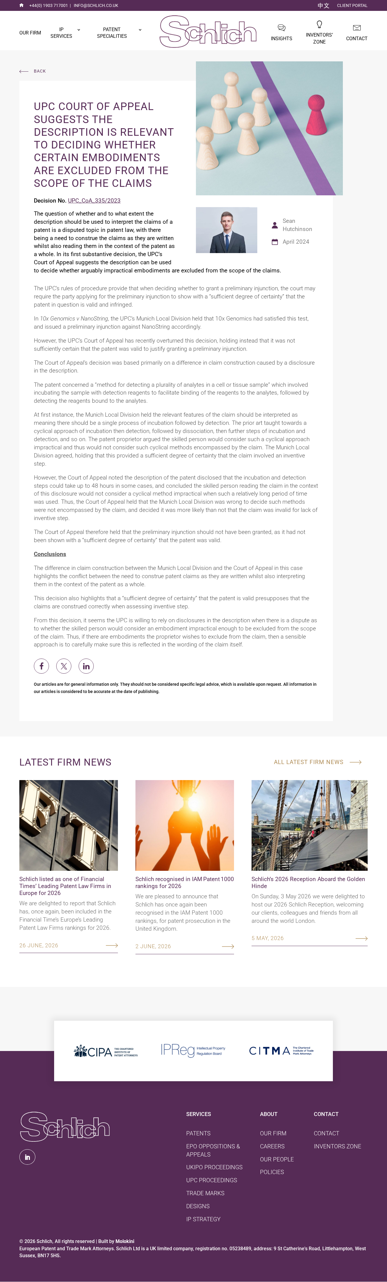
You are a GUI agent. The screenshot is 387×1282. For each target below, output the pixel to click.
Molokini (124, 1241)
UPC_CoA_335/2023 (94, 200)
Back (40, 71)
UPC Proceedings (211, 1180)
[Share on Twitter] (63, 666)
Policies (272, 1172)
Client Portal (352, 5)
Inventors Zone (337, 1146)
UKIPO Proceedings (214, 1167)
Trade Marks (205, 1193)
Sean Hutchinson (297, 225)
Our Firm (30, 33)
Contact (357, 38)
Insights (281, 38)
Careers (272, 1146)
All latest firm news (308, 762)
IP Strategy (203, 1219)
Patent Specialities (112, 33)
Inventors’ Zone (319, 38)
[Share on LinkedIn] (86, 666)
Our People (277, 1159)
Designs (198, 1206)
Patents (198, 1133)
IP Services (61, 33)
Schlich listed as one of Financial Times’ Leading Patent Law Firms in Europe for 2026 (65, 886)
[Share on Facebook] (41, 666)
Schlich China (323, 6)
